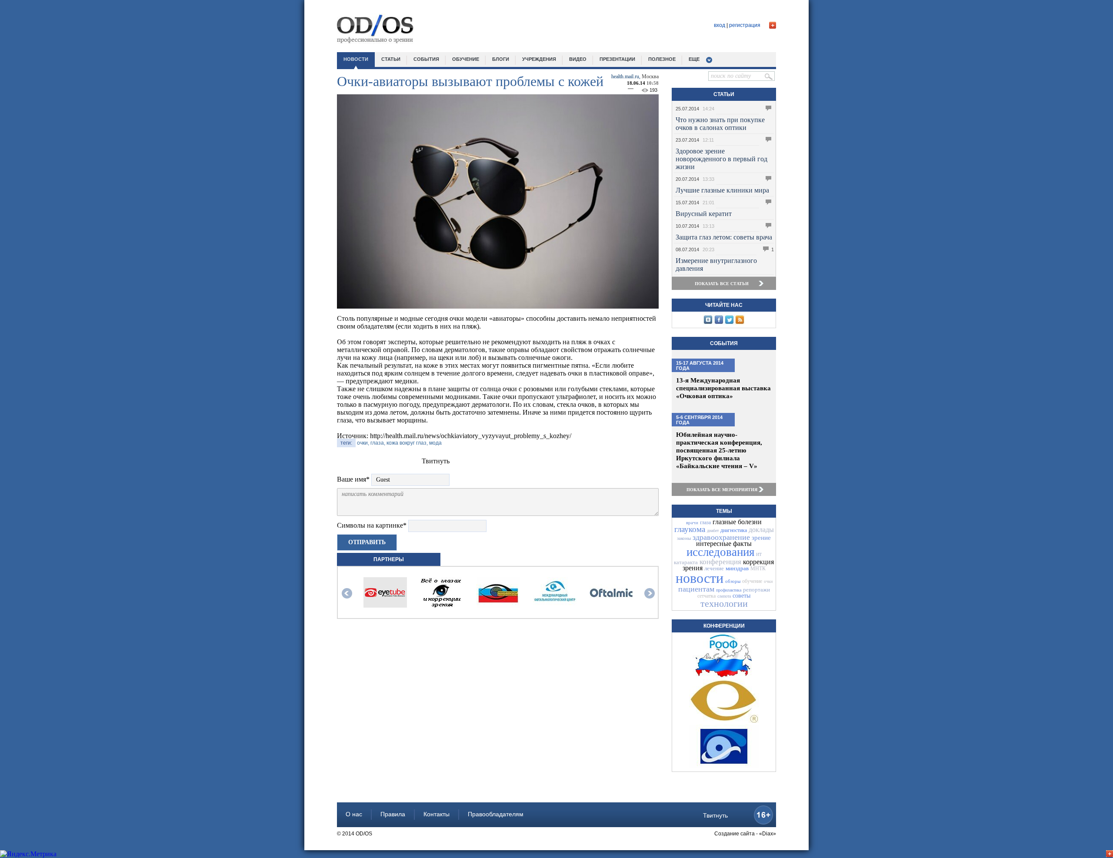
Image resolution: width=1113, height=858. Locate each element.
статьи (390, 59)
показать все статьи (722, 283)
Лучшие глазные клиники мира (722, 190)
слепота (724, 596)
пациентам (696, 589)
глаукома (689, 529)
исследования (720, 552)
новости (355, 59)
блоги (500, 59)
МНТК (758, 568)
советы (741, 595)
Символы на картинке (372, 525)
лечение (714, 568)
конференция (720, 562)
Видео (577, 59)
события (426, 59)
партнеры (388, 559)
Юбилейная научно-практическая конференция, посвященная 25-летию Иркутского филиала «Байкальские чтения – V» (719, 450)
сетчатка (706, 596)
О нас (354, 814)
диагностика (733, 530)
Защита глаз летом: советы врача (724, 237)
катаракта (686, 562)
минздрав (737, 568)
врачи (692, 522)
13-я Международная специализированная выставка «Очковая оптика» (723, 388)
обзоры (732, 581)
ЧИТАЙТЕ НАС (724, 305)
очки (768, 581)
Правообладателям (495, 814)
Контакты (436, 814)
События (724, 343)
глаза (705, 522)
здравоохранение (721, 537)
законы (684, 538)
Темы (724, 511)
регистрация (744, 25)
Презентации (617, 59)
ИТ (759, 554)
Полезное (662, 59)
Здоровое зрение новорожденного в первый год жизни (721, 158)
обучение (465, 59)
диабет (713, 530)
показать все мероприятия (721, 489)
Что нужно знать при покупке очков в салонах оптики (720, 123)
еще (694, 59)
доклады (761, 529)
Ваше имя (353, 479)
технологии (724, 603)
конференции (724, 626)
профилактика (728, 590)
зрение (761, 537)
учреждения (539, 59)
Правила (392, 814)
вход (719, 25)
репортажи (756, 589)
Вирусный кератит (704, 213)
